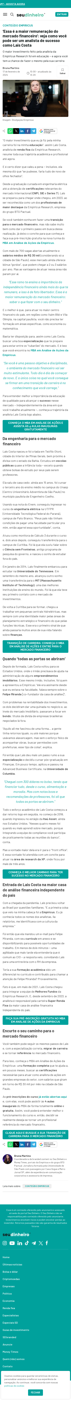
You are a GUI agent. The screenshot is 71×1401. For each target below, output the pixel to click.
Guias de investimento (16, 1329)
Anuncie (7, 1344)
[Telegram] (34, 1242)
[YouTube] (12, 1242)
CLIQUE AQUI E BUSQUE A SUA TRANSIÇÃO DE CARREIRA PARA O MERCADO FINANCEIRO (35, 1134)
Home (6, 1257)
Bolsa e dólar (10, 1271)
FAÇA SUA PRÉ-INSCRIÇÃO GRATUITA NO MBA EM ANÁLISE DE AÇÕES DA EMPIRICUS (35, 1020)
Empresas (9, 1286)
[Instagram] (5, 1242)
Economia (9, 1300)
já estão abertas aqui (53, 1096)
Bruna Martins (11, 67)
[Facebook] (47, 1242)
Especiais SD (10, 1322)
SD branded (9, 1337)
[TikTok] (27, 1242)
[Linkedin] (19, 1242)
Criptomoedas (11, 1278)
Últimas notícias (12, 1264)
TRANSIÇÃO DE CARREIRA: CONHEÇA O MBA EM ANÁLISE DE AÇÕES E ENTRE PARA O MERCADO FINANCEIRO (35, 646)
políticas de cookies (14, 1385)
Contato (8, 1366)
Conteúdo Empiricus (37, 1186)
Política (7, 1293)
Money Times (10, 1351)
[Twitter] (41, 1242)
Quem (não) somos (13, 1358)
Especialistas (11, 1315)
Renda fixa (9, 1308)
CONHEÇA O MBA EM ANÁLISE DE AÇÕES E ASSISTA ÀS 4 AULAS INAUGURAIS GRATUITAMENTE (35, 426)
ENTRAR (62, 14)
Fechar (35, 1392)
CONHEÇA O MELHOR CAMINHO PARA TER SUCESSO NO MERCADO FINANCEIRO (35, 874)
